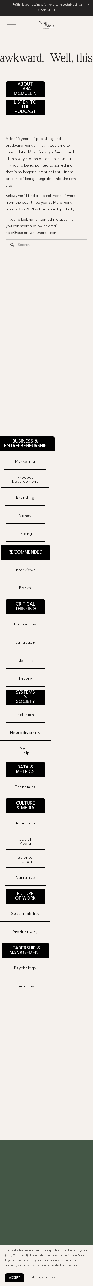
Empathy (25, 986)
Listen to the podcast (25, 107)
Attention (25, 823)
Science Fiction (25, 860)
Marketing (25, 461)
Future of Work (25, 896)
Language (25, 642)
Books (25, 588)
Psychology (25, 968)
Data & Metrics (25, 769)
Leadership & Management (25, 950)
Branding (25, 498)
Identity (25, 661)
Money (25, 516)
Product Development (25, 479)
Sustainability (25, 914)
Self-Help (25, 751)
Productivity (25, 932)
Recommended (25, 552)
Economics (25, 787)
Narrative (25, 878)
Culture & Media (25, 805)
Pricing (25, 534)
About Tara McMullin (25, 89)
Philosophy (25, 624)
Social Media (25, 841)
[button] (88, 4)
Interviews (25, 570)
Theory (25, 679)
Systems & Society (25, 697)
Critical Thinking (25, 606)
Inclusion (25, 715)
